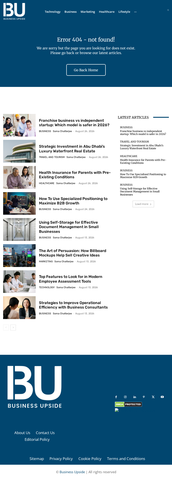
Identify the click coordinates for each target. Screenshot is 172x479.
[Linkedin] (134, 397)
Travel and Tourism (52, 157)
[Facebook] (116, 397)
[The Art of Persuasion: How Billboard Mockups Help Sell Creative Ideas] (19, 255)
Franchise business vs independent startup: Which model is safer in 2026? (74, 122)
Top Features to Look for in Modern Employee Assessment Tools (70, 278)
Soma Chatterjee (62, 131)
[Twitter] (153, 397)
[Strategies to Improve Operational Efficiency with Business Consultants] (19, 307)
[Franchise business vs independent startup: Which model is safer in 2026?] (19, 125)
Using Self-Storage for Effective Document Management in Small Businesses (69, 227)
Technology (47, 287)
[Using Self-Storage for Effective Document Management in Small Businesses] (19, 229)
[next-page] (13, 327)
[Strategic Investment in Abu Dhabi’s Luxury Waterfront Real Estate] (19, 151)
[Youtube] (162, 397)
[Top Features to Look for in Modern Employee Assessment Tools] (19, 281)
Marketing (46, 261)
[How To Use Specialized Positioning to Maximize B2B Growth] (19, 203)
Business (45, 131)
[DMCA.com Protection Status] (128, 406)
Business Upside (72, 472)
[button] (168, 10)
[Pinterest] (143, 397)
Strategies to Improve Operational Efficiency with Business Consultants (73, 304)
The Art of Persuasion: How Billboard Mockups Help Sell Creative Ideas (72, 252)
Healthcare (46, 183)
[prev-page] (6, 327)
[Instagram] (125, 397)
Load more (141, 204)
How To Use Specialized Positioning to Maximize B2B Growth (73, 200)
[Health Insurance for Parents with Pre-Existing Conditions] (19, 177)
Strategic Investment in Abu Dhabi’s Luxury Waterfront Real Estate (72, 148)
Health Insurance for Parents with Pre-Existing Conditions (143, 161)
